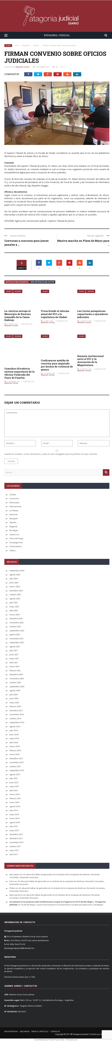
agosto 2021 (14, 646)
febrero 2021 (15, 670)
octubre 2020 (15, 682)
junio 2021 (13, 654)
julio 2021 (13, 650)
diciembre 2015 (16, 758)
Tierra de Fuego (16, 538)
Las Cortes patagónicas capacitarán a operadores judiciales (92, 314)
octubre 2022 (15, 626)
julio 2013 (13, 826)
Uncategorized (15, 542)
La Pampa (13, 510)
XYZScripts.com (72, 1040)
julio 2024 (13, 578)
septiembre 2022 (16, 630)
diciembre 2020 (16, 674)
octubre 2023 (15, 594)
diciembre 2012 (16, 834)
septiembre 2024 (16, 570)
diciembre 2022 (16, 618)
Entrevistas (14, 502)
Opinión (12, 522)
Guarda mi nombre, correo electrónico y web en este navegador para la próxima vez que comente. (51, 454)
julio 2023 (13, 602)
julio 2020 (13, 694)
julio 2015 (13, 778)
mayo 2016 (14, 738)
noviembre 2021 (16, 638)
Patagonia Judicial (23, 67)
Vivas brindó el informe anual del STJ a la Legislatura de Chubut (55, 314)
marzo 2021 (14, 666)
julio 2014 (13, 810)
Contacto (55, 1031)
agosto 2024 (14, 574)
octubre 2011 (15, 846)
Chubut (8, 46)
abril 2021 (13, 662)
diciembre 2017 (16, 710)
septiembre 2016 (16, 722)
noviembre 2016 (16, 714)
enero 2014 (14, 818)
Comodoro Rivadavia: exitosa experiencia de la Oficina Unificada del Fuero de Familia (19, 373)
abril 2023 (13, 610)
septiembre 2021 (16, 642)
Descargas (25, 1031)
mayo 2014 (14, 814)
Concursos (14, 498)
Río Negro (13, 530)
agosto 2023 (14, 598)
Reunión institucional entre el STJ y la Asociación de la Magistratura (90, 361)
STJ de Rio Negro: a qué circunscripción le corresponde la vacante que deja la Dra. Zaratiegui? (62, 904)
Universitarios (15, 546)
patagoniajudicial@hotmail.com (20, 948)
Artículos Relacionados (17, 282)
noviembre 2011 (16, 842)
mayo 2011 (14, 850)
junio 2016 (13, 734)
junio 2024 (13, 582)
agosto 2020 (14, 690)
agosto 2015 (14, 774)
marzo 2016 (14, 746)
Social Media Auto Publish (44, 1040)
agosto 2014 (14, 806)
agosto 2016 (14, 726)
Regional (18, 291)
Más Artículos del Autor (42, 282)
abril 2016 (13, 742)
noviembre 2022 (16, 622)
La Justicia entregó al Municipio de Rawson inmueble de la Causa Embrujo (17, 315)
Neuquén (13, 518)
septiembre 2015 (16, 770)
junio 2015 (13, 782)
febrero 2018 (15, 706)
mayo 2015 (14, 786)
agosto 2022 (14, 634)
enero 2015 (14, 802)
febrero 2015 (15, 798)
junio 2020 (13, 698)
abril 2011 (13, 854)
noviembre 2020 (16, 678)
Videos (12, 550)
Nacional (13, 514)
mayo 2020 (14, 702)
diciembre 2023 (16, 590)
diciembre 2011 (16, 838)
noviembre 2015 (16, 762)
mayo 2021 (14, 658)
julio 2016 (13, 730)
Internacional (15, 506)
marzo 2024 (14, 586)
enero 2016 (14, 754)
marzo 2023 (14, 614)
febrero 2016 (15, 750)
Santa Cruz (14, 534)
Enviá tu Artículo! (40, 1031)
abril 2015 (13, 790)
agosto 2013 (14, 822)
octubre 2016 (15, 718)
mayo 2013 (14, 830)
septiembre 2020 (16, 686)
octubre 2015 (15, 766)
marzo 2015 (14, 794)
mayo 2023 (14, 606)
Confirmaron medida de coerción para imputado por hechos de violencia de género (57, 365)
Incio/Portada (11, 1031)
